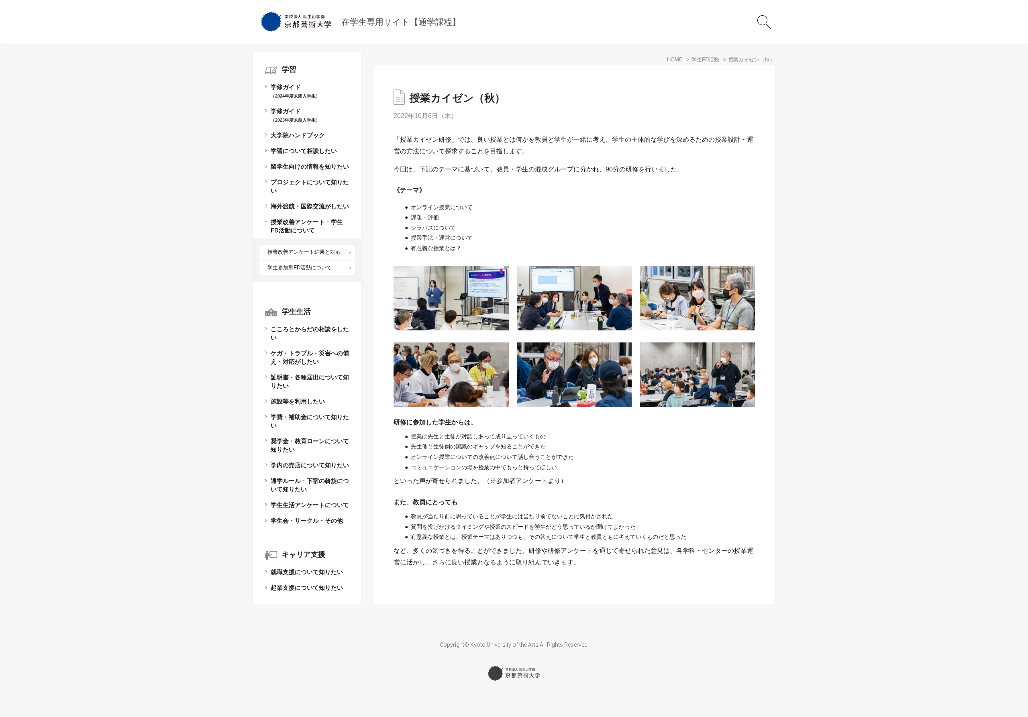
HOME (675, 60)
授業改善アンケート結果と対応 (304, 252)
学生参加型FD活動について (299, 268)
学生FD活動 (705, 60)
